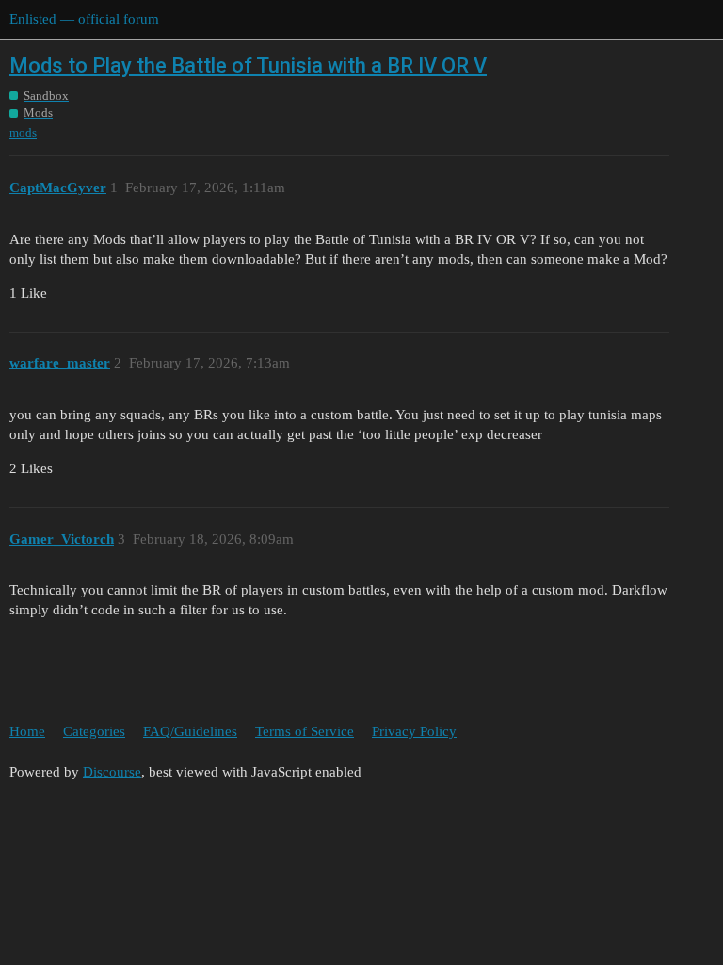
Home (27, 731)
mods (23, 132)
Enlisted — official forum (84, 18)
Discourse (112, 771)
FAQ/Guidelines (190, 731)
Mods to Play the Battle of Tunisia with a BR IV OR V (248, 65)
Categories (94, 731)
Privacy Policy (414, 731)
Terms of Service (304, 731)
